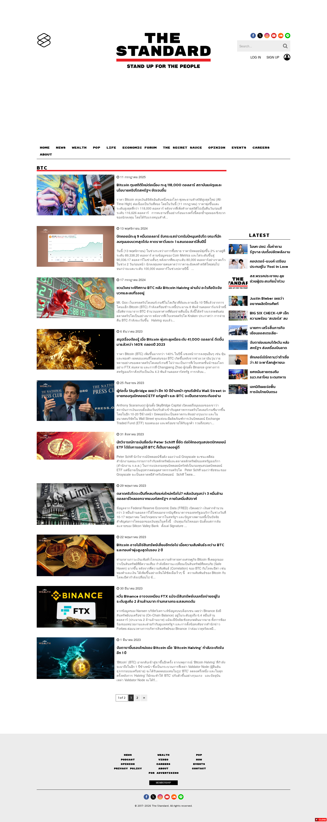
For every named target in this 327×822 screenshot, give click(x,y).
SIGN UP (272, 57)
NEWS (61, 147)
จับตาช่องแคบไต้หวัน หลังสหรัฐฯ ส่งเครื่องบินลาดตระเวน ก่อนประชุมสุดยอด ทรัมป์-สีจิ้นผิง (270, 345)
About (163, 768)
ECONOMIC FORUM (139, 147)
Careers (163, 764)
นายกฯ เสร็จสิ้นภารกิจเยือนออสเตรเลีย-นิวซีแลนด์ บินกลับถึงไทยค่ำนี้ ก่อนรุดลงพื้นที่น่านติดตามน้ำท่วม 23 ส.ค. (269, 330)
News (128, 755)
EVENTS (239, 147)
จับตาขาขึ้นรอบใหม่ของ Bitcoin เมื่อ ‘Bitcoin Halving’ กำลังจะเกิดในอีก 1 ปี (170, 650)
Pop (199, 755)
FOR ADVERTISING (164, 773)
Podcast (128, 759)
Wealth (163, 755)
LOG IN (255, 57)
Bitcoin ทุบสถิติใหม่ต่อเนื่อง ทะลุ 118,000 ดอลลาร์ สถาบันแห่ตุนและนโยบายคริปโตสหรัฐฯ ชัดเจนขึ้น (169, 187)
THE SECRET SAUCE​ (182, 147)
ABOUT (46, 154)
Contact (199, 768)
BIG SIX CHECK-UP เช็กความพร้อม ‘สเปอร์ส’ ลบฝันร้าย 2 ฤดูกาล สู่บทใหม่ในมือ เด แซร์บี (269, 316)
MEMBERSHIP (163, 782)
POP (96, 147)
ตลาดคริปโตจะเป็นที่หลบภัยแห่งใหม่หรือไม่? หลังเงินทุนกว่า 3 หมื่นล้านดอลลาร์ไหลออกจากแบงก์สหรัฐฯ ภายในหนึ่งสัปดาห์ (170, 496)
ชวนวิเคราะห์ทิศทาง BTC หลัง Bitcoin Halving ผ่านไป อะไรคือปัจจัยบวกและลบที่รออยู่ (169, 290)
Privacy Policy (128, 768)
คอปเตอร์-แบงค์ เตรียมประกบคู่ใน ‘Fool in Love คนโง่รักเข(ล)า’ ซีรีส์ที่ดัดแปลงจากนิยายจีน (269, 264)
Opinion (128, 764)
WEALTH (79, 147)
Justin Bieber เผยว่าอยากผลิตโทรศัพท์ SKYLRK (267, 301)
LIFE (111, 147)
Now (199, 759)
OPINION (216, 147)
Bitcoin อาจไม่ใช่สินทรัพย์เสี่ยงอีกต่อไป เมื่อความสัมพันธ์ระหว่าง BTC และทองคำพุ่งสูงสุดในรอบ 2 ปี (170, 547)
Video (163, 759)
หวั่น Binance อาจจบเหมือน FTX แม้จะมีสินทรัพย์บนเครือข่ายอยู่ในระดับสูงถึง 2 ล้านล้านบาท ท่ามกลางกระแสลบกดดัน (168, 599)
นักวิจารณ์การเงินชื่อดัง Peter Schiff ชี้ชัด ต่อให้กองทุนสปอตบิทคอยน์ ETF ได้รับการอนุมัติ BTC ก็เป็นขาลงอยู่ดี (171, 445)
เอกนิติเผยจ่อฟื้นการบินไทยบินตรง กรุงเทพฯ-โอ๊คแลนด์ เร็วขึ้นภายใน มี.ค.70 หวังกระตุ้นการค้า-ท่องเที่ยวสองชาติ (268, 389)
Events (199, 764)
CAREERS (261, 147)
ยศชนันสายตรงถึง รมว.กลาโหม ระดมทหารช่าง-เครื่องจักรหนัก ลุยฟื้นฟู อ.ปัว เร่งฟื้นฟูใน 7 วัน (268, 374)
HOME (45, 147)
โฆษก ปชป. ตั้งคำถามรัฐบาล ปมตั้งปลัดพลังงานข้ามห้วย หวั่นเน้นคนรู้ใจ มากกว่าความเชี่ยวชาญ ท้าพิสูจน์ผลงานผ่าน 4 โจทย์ (270, 249)
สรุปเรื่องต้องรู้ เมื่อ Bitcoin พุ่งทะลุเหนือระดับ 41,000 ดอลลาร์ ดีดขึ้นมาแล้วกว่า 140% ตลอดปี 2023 (170, 342)
